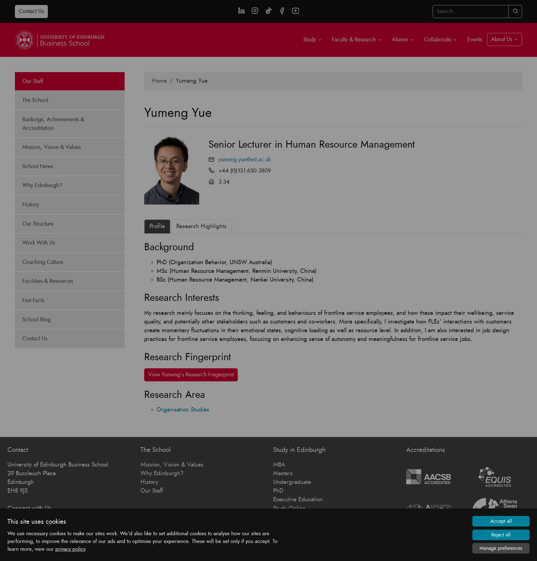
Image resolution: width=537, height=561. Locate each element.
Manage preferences (501, 548)
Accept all (501, 521)
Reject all (501, 534)
